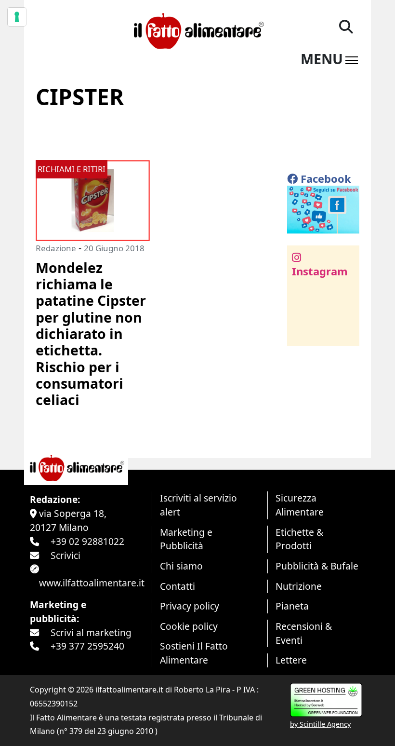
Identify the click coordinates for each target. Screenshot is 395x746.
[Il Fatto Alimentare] (197, 29)
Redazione (56, 248)
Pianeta (292, 605)
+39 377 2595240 (87, 645)
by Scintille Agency (320, 724)
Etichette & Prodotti (299, 539)
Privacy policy (189, 605)
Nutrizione (299, 586)
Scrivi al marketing (91, 632)
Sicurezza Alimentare (300, 504)
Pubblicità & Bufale (317, 565)
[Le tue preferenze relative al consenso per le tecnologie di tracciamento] (17, 17)
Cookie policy (189, 626)
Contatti (177, 586)
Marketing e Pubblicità (186, 539)
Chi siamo (181, 565)
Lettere (291, 659)
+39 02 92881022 (87, 541)
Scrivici (65, 555)
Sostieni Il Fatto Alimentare (194, 652)
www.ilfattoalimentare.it (92, 582)
